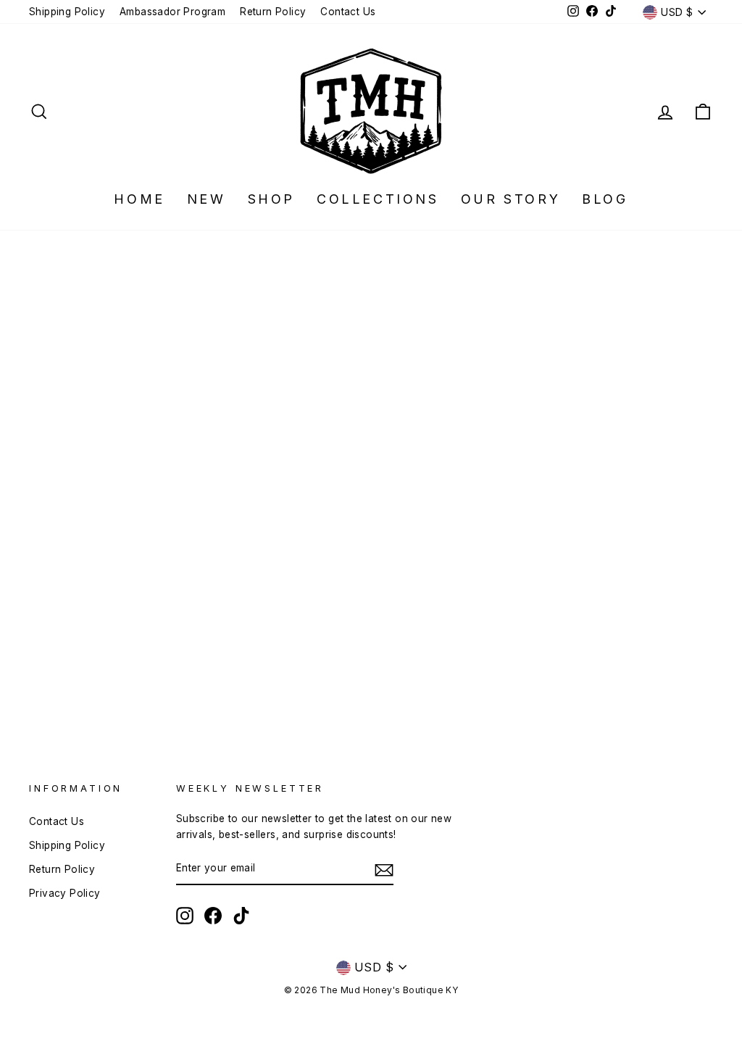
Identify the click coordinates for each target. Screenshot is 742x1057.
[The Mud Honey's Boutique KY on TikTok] (241, 915)
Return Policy (273, 11)
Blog (605, 199)
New (206, 199)
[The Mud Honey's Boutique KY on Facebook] (213, 915)
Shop (271, 199)
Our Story (510, 199)
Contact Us (347, 11)
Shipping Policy (67, 11)
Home (139, 199)
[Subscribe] (384, 869)
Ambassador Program (172, 11)
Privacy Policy (65, 893)
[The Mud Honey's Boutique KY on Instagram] (184, 915)
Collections (378, 199)
